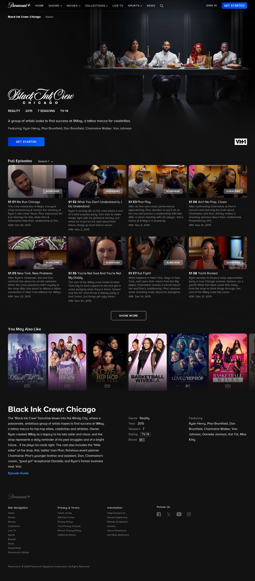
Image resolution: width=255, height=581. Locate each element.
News (151, 5)
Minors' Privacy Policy (69, 531)
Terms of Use (65, 513)
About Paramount (116, 531)
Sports (11, 535)
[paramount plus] (19, 6)
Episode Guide (18, 473)
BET (142, 439)
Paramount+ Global (18, 552)
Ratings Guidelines (117, 522)
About (49, 17)
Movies (12, 522)
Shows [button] (54, 5)
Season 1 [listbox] (43, 161)
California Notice (67, 535)
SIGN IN (211, 5)
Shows (11, 517)
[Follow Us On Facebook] (159, 514)
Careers (111, 526)
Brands (12, 539)
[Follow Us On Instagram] (189, 514)
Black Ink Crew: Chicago (24, 17)
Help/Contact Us (116, 513)
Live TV (118, 5)
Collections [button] (95, 5)
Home (39, 5)
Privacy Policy (65, 522)
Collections (14, 526)
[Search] (162, 6)
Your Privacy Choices (69, 526)
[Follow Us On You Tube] (179, 514)
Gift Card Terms (66, 517)
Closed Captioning (117, 517)
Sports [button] (134, 5)
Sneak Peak (14, 548)
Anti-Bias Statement (118, 535)
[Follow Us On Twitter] (168, 514)
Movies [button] (73, 5)
